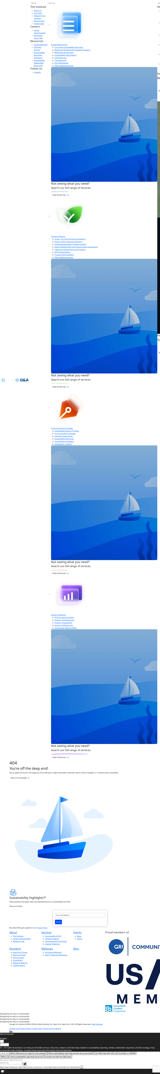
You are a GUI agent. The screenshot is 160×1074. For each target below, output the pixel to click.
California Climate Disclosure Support (70, 249)
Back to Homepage (19, 778)
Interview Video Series (64, 436)
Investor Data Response (64, 620)
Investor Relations (58, 615)
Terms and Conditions (52, 1028)
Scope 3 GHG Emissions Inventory (68, 242)
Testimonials (39, 23)
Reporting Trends (20, 952)
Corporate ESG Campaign (65, 433)
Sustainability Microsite (64, 439)
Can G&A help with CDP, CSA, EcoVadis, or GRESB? (115, 1053)
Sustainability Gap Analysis (65, 55)
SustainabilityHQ (41, 45)
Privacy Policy (41, 928)
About (33, 3)
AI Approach (14, 1028)
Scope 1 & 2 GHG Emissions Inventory (70, 239)
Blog (76, 948)
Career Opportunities (22, 939)
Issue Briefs (18, 960)
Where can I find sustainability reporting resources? (22, 1057)
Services (51, 3)
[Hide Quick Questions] (2, 1053)
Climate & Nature (58, 236)
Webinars (47, 948)
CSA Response (60, 60)
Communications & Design (62, 428)
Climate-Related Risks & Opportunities (70, 244)
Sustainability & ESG (59, 45)
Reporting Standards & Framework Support (73, 50)
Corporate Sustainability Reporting (69, 47)
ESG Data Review (61, 63)
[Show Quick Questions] (7, 1053)
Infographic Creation (63, 444)
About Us (37, 10)
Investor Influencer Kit (64, 625)
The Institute (18, 936)
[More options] (2, 1041)
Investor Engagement (63, 623)
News (79, 936)
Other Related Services (64, 65)
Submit (58, 922)
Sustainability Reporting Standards (39, 55)
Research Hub (18, 941)
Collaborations (19, 965)
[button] (80, 1071)
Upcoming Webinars (53, 952)
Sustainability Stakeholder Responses (39, 63)
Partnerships (39, 21)
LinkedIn (37, 72)
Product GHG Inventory (64, 255)
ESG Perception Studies (64, 617)
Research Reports (20, 963)
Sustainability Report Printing (67, 431)
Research (15, 948)
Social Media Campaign (64, 441)
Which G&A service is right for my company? (28, 1053)
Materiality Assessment (64, 52)
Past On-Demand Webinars (56, 955)
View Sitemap (97, 1024)
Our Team (38, 13)
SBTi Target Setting (62, 252)
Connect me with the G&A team (58, 1057)
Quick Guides (18, 957)
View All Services (59, 195)
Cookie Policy (37, 1028)
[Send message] (24, 1063)
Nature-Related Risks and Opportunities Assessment (76, 247)
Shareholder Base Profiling (66, 628)
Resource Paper (19, 955)
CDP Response (61, 58)
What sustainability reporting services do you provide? (70, 1053)
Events (77, 932)
